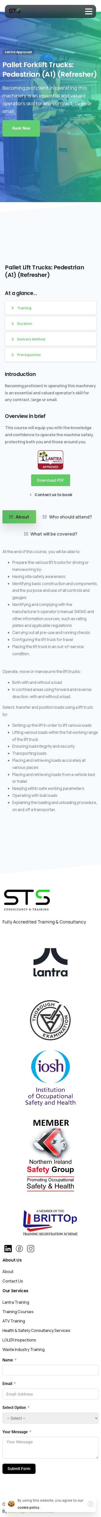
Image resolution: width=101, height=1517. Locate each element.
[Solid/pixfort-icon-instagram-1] (30, 1248)
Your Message (15, 1432)
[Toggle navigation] (89, 11)
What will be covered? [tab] (53, 534)
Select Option (14, 1407)
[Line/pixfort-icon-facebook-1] (19, 1248)
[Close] (90, 1504)
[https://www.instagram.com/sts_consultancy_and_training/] (8, 1248)
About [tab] (22, 517)
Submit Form (19, 1468)
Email (7, 1383)
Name (7, 1360)
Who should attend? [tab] (70, 517)
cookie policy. (28, 1507)
